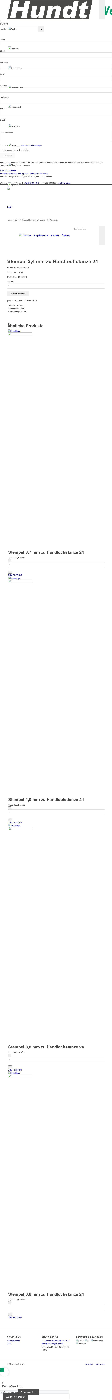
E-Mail (2, 120)
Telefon (3, 108)
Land (2, 74)
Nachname (4, 97)
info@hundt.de (57, 1343)
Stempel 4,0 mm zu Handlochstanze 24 (46, 799)
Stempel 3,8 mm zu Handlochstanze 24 (46, 1047)
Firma (2, 39)
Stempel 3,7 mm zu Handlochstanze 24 (46, 552)
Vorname (3, 85)
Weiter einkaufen (15, 1397)
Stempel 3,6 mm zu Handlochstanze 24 (46, 1294)
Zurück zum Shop (28, 1392)
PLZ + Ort (4, 62)
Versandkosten (13, 1340)
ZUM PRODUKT (15, 575)
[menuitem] (24, 235)
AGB (9, 1343)
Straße (3, 51)
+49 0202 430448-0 (51, 1340)
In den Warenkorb (17, 294)
